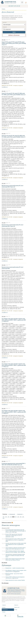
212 (3, 516)
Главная (3, 8)
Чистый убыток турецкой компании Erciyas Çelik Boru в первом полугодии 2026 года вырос (15, 555)
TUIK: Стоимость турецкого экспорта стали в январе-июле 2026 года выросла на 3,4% (15, 548)
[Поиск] (25, 2)
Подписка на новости (6, 522)
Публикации (6, 565)
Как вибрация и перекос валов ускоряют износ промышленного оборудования (16, 571)
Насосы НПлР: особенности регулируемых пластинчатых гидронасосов (15, 577)
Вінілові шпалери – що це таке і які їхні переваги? (14, 574)
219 (20, 516)
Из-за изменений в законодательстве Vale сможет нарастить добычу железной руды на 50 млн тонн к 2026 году (16, 531)
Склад (15, 609)
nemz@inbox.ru (5, 87)
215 (11, 516)
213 (6, 516)
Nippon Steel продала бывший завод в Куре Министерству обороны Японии (15, 559)
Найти (14, 32)
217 (15, 516)
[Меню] (22, 2)
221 (3, 518)
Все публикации (5, 583)
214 (8, 516)
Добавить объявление (14, 35)
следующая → (20, 514)
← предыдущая (11, 514)
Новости (16, 605)
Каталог (4, 607)
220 (23, 516)
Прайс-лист (16, 607)
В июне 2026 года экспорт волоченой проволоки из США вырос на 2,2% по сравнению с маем (14, 535)
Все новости (4, 562)
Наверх (3, 611)
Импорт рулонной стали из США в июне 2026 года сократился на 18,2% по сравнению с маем (16, 540)
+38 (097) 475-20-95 (14, 6)
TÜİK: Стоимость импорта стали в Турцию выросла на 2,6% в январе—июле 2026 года (15, 551)
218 (18, 516)
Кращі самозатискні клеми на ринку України (15, 580)
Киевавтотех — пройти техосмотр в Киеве (15, 568)
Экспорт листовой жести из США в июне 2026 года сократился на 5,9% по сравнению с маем (16, 544)
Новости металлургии (11, 525)
